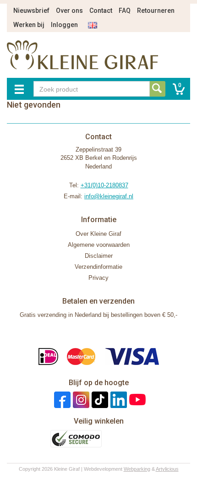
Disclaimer (99, 255)
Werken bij (28, 24)
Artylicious (167, 469)
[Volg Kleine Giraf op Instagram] (80, 399)
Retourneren (156, 10)
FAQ (125, 10)
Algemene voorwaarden (99, 244)
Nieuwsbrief (31, 10)
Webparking (137, 469)
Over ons (69, 10)
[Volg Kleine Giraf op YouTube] (136, 399)
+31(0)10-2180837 (104, 185)
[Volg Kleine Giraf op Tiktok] (98, 399)
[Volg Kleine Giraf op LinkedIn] (117, 399)
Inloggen (64, 24)
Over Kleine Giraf (98, 233)
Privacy (98, 277)
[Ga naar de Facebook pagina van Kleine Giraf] (61, 399)
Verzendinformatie (98, 266)
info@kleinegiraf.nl (108, 196)
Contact (100, 10)
